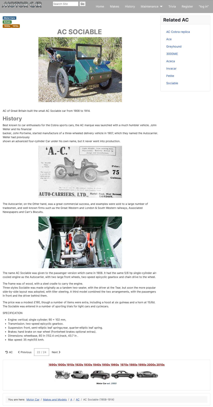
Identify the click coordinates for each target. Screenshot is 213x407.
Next (55, 352)
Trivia (172, 6)
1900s (62, 364)
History (130, 6)
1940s (97, 364)
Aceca (170, 61)
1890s (53, 364)
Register (187, 6)
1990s (142, 364)
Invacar (171, 68)
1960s (115, 364)
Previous (25, 352)
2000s (151, 364)
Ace (169, 39)
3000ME (172, 54)
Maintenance (149, 6)
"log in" (204, 6)
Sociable (172, 83)
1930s (88, 364)
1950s (106, 364)
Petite (170, 76)
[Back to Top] (207, 400)
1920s (79, 364)
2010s (160, 364)
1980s (133, 364)
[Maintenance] (160, 6)
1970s (124, 364)
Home (100, 6)
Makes (114, 6)
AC (10, 352)
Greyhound (174, 46)
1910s (70, 364)
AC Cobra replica (178, 32)
